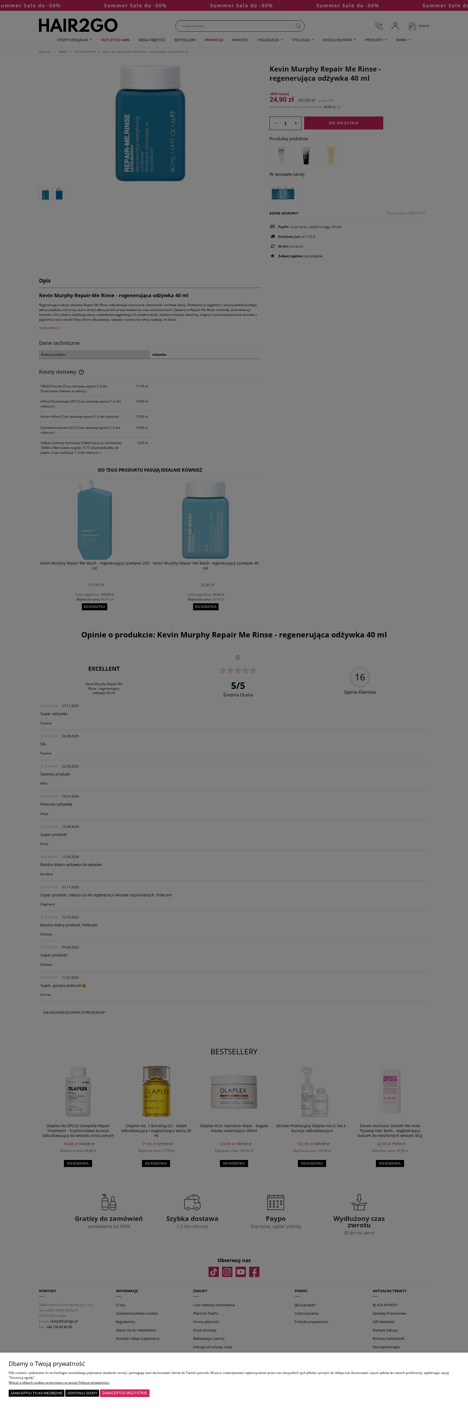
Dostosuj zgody (82, 1393)
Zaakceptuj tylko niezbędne (37, 1393)
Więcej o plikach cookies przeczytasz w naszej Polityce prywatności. (59, 1382)
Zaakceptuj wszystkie (124, 1393)
